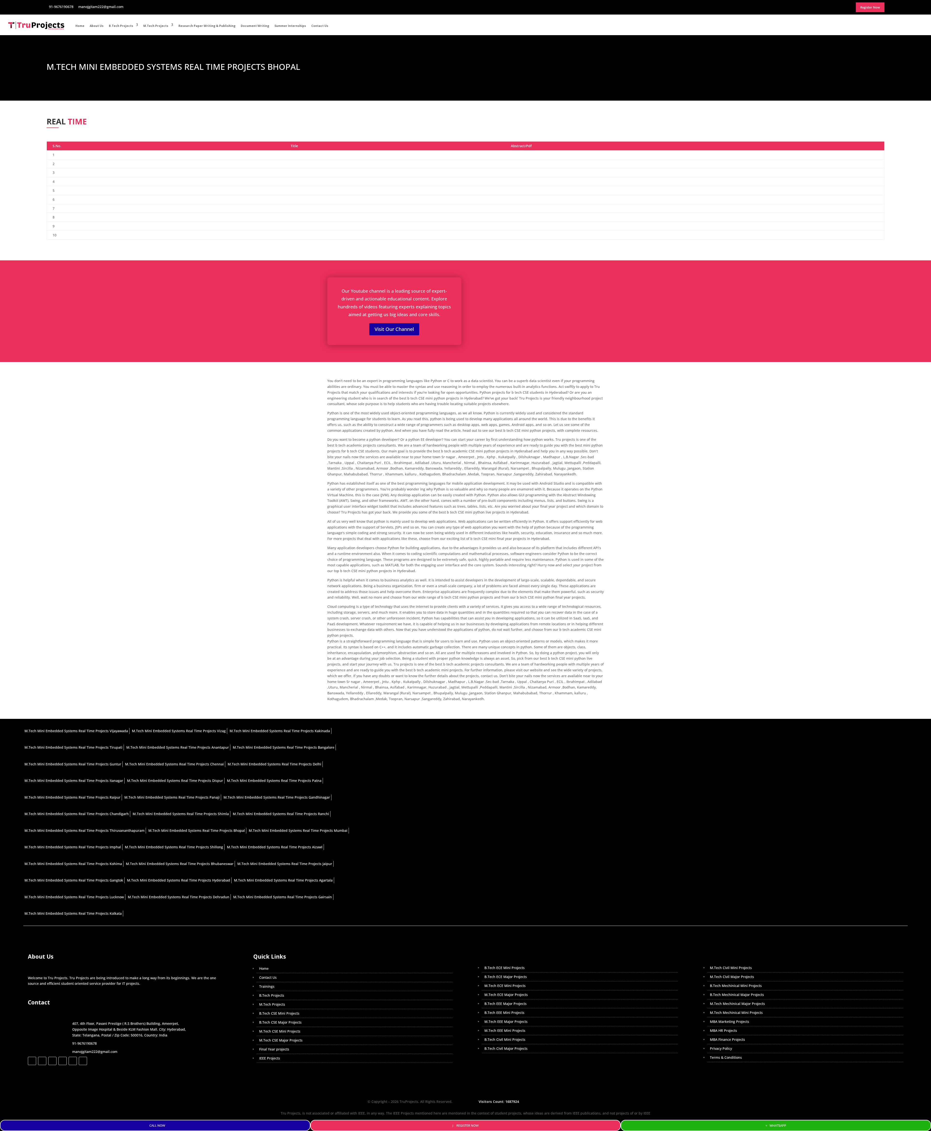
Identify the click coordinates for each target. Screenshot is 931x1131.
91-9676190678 (84, 1043)
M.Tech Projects (155, 26)
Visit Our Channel (394, 329)
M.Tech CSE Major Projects (281, 1040)
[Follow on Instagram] (52, 1061)
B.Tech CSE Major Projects (280, 1022)
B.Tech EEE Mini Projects (504, 1012)
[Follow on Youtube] (73, 1061)
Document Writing (255, 26)
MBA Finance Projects (727, 1039)
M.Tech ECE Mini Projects (505, 985)
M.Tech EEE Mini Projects (504, 1030)
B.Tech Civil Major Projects (506, 1048)
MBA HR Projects (723, 1030)
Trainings (266, 986)
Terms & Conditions (726, 1057)
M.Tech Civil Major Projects (732, 976)
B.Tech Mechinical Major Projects (737, 994)
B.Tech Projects (121, 26)
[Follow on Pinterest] (83, 1061)
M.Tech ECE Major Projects (506, 994)
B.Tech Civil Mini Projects (504, 1039)
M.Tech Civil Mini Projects (731, 967)
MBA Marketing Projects (729, 1021)
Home (79, 26)
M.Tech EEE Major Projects (506, 1021)
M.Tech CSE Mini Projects (279, 1031)
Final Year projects (274, 1049)
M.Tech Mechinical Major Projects (737, 1003)
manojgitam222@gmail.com (94, 1051)
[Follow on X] (42, 1061)
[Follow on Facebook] (32, 1061)
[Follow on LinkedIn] (62, 1061)
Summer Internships (290, 26)
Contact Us (319, 26)
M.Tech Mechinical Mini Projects (736, 1012)
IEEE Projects (269, 1058)
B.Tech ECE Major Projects (505, 976)
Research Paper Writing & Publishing (206, 26)
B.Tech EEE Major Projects (505, 1003)
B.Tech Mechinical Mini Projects (736, 985)
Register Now (467, 1125)
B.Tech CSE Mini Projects (279, 1013)
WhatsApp (778, 1125)
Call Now (157, 1125)
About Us (97, 26)
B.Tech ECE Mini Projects (504, 967)
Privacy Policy (721, 1048)
